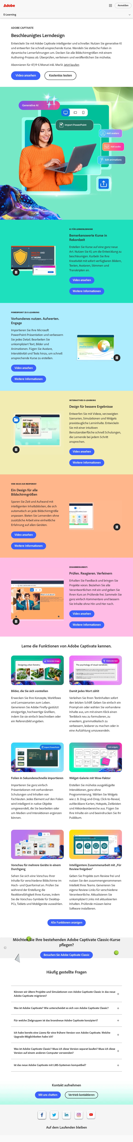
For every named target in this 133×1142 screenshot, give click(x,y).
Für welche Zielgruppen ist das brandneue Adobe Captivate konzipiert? (56, 1020)
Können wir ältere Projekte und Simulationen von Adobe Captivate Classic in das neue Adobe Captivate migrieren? (64, 993)
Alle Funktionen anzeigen (66, 922)
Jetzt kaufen (71, 65)
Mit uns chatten (47, 1095)
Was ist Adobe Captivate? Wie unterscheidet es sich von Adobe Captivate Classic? (61, 1008)
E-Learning (9, 14)
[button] (110, 5)
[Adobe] (9, 5)
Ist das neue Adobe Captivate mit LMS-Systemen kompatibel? (50, 1065)
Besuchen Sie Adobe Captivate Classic (66, 955)
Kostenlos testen (60, 75)
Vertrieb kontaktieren (81, 1095)
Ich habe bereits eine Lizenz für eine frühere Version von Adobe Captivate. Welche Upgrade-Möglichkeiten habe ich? (62, 1034)
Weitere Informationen (87, 291)
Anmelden (123, 5)
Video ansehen (26, 75)
